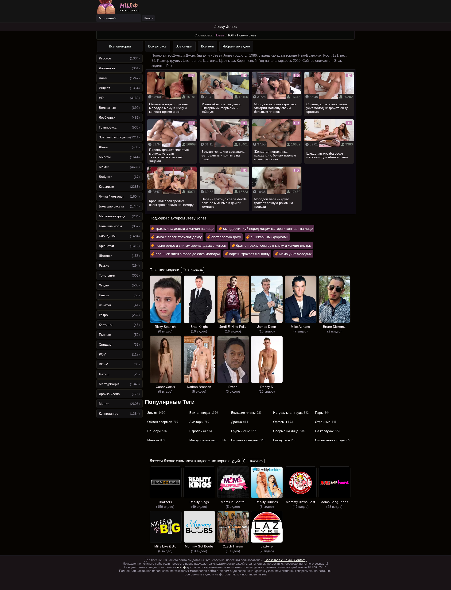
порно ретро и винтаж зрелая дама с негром (191, 245)
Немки (104, 295)
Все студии (184, 46)
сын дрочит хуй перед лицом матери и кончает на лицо (268, 229)
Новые (219, 35)
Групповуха (108, 127)
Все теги (207, 46)
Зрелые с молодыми (115, 137)
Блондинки (107, 236)
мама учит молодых (295, 254)
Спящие (105, 344)
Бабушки (105, 177)
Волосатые (107, 107)
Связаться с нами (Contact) (285, 560)
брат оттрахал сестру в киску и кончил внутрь (273, 245)
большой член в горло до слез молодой (188, 254)
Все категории (120, 46)
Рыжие (104, 265)
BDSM (103, 364)
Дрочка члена (109, 394)
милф (181, 567)
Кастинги (106, 325)
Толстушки (107, 275)
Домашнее (107, 68)
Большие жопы (110, 226)
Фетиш (104, 374)
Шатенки (105, 256)
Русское (105, 58)
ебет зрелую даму (226, 237)
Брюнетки (106, 246)
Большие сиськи (111, 206)
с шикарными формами (269, 237)
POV (102, 354)
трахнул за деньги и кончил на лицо (185, 229)
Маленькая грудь (112, 216)
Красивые (106, 186)
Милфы (105, 157)
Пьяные (105, 334)
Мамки (104, 167)
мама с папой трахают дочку (179, 237)
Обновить (195, 270)
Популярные (247, 35)
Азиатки (105, 305)
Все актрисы (157, 46)
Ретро (103, 315)
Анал (103, 78)
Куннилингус (108, 413)
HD (101, 98)
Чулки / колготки (111, 196)
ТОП (230, 35)
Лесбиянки (107, 117)
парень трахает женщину (249, 254)
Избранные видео (236, 46)
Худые (104, 285)
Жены (103, 147)
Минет (104, 404)
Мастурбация (109, 384)
